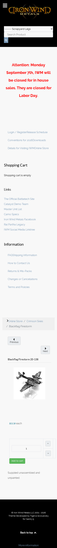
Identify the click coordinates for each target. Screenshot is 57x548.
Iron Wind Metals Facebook (20, 219)
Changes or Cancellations (23, 279)
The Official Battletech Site (19, 198)
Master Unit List (13, 209)
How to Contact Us (19, 263)
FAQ (10, 255)
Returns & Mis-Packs (20, 271)
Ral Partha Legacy (14, 224)
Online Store (41, 148)
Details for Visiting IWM (21, 148)
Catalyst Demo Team (16, 204)
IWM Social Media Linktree (19, 229)
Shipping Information (25, 255)
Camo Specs (11, 214)
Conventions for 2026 (20, 140)
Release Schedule (37, 132)
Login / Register (17, 132)
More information (29, 545)
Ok (3, 539)
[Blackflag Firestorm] (29, 383)
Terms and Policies (19, 287)
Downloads (39, 140)
